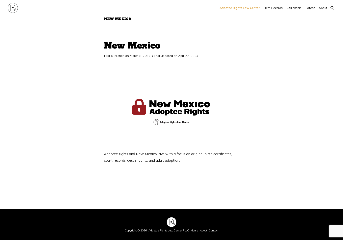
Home (194, 230)
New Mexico (132, 45)
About (203, 230)
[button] (332, 7)
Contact (213, 230)
